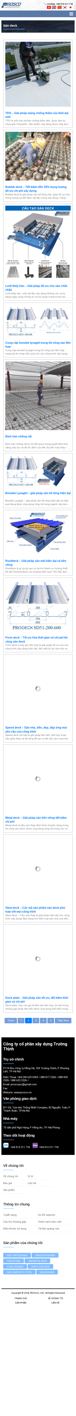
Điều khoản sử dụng (14, 1176)
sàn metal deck (37, 1208)
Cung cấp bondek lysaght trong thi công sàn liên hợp (38, 344)
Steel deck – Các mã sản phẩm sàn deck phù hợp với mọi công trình (35, 857)
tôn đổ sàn (13, 1208)
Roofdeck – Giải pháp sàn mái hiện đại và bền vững (35, 562)
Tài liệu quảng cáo (48, 1176)
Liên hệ (32, 1130)
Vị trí (30, 1123)
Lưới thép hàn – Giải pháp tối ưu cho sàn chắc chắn (36, 287)
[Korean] (65, 7)
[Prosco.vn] (10, 5)
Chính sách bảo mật (50, 1169)
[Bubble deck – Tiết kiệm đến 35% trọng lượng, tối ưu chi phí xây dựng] (38, 179)
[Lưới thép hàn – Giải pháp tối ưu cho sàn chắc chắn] (38, 278)
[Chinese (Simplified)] (59, 7)
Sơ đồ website (46, 1162)
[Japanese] (70, 7)
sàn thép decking (17, 1203)
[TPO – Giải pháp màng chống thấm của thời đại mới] (38, 105)
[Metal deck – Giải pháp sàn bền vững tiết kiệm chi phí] (38, 757)
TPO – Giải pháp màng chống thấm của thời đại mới (36, 115)
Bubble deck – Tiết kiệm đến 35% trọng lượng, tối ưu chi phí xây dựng (36, 188)
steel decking (15, 1214)
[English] (54, 7)
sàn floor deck (40, 1214)
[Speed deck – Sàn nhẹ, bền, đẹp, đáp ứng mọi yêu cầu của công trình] (38, 700)
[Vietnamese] (49, 7)
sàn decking (47, 1219)
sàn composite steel (19, 1219)
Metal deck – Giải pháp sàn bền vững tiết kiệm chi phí (36, 767)
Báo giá (7, 1130)
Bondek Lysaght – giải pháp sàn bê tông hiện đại (38, 493)
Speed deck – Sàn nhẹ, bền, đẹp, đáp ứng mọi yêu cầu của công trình (36, 709)
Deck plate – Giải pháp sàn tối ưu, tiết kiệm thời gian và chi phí (36, 947)
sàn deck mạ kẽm (45, 1203)
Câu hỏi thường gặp (14, 1169)
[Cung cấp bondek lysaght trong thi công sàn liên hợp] (38, 335)
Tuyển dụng (10, 1162)
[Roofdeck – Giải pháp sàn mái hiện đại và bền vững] (38, 553)
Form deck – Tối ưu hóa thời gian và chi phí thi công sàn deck (36, 639)
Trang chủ (20, 1246)
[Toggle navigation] (71, 14)
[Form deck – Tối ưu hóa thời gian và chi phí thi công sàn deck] (38, 630)
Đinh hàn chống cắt (18, 436)
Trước (10, 968)
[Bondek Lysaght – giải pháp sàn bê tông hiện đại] (38, 485)
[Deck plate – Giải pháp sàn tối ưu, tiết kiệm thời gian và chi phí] (38, 938)
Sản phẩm (9, 1137)
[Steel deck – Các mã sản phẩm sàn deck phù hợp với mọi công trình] (38, 848)
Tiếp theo (63, 968)
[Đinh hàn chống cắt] (38, 429)
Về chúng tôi (10, 1123)
